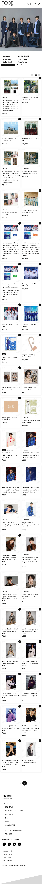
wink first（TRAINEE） (14, 830)
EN (35, 4)
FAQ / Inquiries (7, 860)
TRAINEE (8, 834)
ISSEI (7, 821)
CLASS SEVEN (10, 825)
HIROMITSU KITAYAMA (14, 810)
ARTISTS (7, 803)
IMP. (6, 818)
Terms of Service (8, 851)
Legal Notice (7, 857)
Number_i (9, 814)
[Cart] (31, 4)
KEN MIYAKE (9, 807)
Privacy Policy (7, 854)
